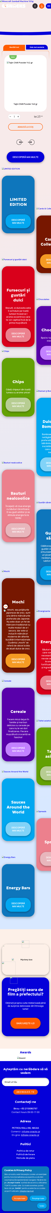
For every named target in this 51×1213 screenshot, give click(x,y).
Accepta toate (19, 1198)
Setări (41, 1206)
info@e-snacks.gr (31, 1131)
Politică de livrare (25, 1154)
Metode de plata (25, 1158)
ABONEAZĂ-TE (26, 1092)
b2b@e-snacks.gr (30, 1134)
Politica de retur (25, 1150)
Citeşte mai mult (27, 1191)
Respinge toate (38, 1198)
